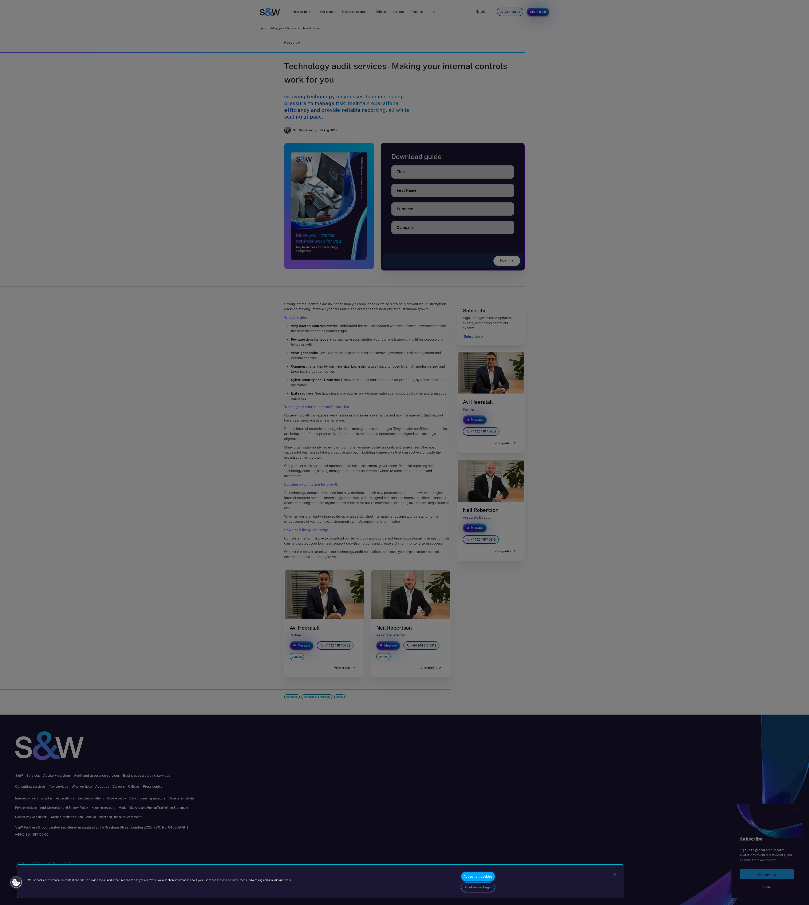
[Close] (614, 874)
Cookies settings (478, 887)
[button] (16, 882)
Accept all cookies (477, 876)
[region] (320, 881)
